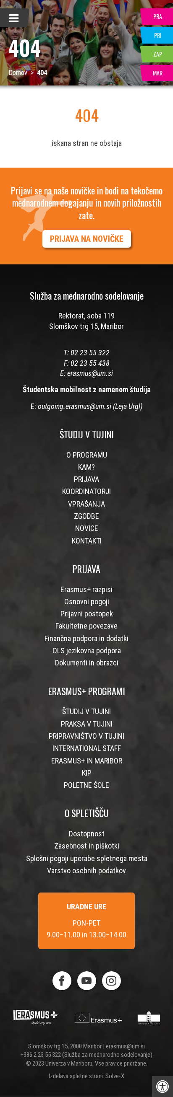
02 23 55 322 (90, 352)
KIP (87, 772)
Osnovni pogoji (86, 601)
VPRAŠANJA (86, 503)
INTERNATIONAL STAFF (86, 748)
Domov (17, 73)
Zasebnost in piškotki (86, 845)
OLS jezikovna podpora (86, 650)
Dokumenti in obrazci (86, 662)
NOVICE (86, 528)
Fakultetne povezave (86, 625)
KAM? (86, 467)
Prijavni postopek (86, 613)
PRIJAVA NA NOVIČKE (86, 239)
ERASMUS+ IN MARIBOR (86, 760)
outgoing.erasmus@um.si (74, 406)
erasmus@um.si (90, 373)
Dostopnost (87, 833)
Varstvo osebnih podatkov (86, 870)
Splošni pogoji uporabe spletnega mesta (86, 858)
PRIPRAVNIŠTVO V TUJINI (86, 736)
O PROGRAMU (86, 454)
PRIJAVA (86, 479)
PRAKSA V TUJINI (87, 723)
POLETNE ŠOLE (86, 785)
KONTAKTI (87, 540)
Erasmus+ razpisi (86, 589)
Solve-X (114, 1076)
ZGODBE (86, 516)
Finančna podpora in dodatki (86, 638)
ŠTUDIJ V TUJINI (86, 711)
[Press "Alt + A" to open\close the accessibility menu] (162, 1086)
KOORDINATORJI (86, 491)
